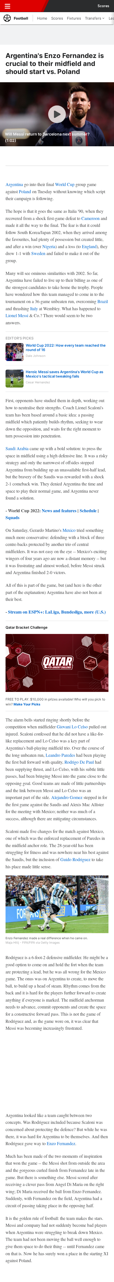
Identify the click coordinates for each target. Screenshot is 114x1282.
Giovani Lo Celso (72, 726)
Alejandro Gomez (66, 797)
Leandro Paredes (60, 755)
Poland (25, 191)
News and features (59, 510)
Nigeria (48, 246)
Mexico (69, 530)
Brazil (102, 301)
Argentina (14, 184)
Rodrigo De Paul (79, 762)
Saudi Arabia (17, 448)
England (89, 246)
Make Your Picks (27, 704)
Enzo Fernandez (61, 1143)
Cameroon (90, 218)
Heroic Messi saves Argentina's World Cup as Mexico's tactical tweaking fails (64, 374)
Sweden (38, 253)
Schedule (88, 510)
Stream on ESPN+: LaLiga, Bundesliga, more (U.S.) (57, 612)
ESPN (30, 6)
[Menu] (7, 6)
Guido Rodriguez (75, 859)
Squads (12, 517)
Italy (34, 308)
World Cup (64, 184)
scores (103, 6)
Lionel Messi (17, 315)
